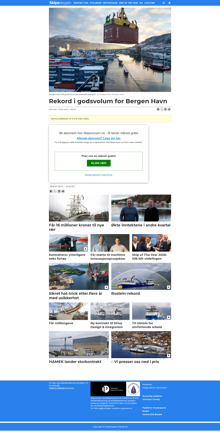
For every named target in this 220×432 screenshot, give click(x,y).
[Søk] (164, 3)
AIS (141, 3)
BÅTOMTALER (110, 3)
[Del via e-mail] (169, 109)
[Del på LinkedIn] (165, 109)
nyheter (70, 186)
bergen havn (56, 186)
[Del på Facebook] (158, 109)
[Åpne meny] (169, 3)
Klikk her (98, 163)
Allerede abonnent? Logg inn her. (99, 138)
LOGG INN (149, 3)
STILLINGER (96, 3)
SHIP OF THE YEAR (128, 3)
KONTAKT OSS (81, 3)
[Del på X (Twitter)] (162, 109)
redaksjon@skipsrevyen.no (61, 388)
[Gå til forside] (60, 3)
